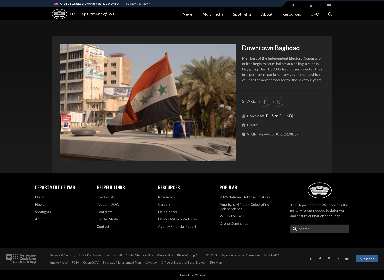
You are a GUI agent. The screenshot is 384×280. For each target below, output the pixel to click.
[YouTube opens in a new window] (329, 5)
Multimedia (212, 14)
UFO (315, 14)
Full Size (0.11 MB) (279, 116)
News (188, 14)
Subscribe (367, 259)
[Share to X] (278, 102)
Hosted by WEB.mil (192, 275)
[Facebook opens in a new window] (302, 5)
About (267, 14)
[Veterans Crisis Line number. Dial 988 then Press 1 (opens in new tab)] (21, 259)
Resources (291, 14)
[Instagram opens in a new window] (311, 5)
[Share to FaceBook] (264, 102)
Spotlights (242, 14)
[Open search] (330, 13)
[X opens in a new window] (293, 5)
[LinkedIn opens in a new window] (320, 5)
